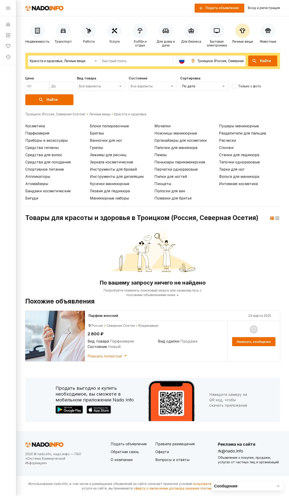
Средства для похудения (48, 162)
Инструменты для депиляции (117, 176)
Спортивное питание (44, 169)
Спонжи (226, 147)
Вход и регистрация (264, 8)
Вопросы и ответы (172, 459)
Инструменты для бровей (113, 169)
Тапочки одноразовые (239, 162)
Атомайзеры (36, 183)
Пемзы (160, 155)
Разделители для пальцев (242, 133)
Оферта (162, 452)
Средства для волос (43, 155)
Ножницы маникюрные (175, 133)
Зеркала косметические (111, 162)
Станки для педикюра (239, 155)
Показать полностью (105, 356)
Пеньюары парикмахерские (179, 162)
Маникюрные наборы (109, 198)
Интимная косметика (238, 183)
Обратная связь (125, 452)
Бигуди (31, 198)
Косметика (35, 126)
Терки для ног (232, 169)
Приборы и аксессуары (46, 140)
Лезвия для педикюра (110, 191)
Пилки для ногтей (170, 176)
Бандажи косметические (48, 191)
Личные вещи (99, 114)
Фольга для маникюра (239, 176)
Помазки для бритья (172, 198)
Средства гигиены (42, 147)
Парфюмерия (37, 133)
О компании (122, 459)
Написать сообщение (254, 341)
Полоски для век (169, 191)
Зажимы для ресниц (108, 155)
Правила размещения (175, 444)
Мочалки (162, 126)
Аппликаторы (37, 176)
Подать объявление (129, 444)
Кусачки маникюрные (109, 183)
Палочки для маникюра (175, 147)
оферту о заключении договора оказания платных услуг (178, 488)
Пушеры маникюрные (239, 126)
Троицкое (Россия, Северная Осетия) (55, 114)
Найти (265, 61)
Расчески (227, 140)
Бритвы (97, 133)
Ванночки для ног (106, 140)
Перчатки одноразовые (176, 169)
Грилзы (96, 147)
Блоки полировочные (109, 126)
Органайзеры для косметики (180, 140)
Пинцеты (162, 183)
